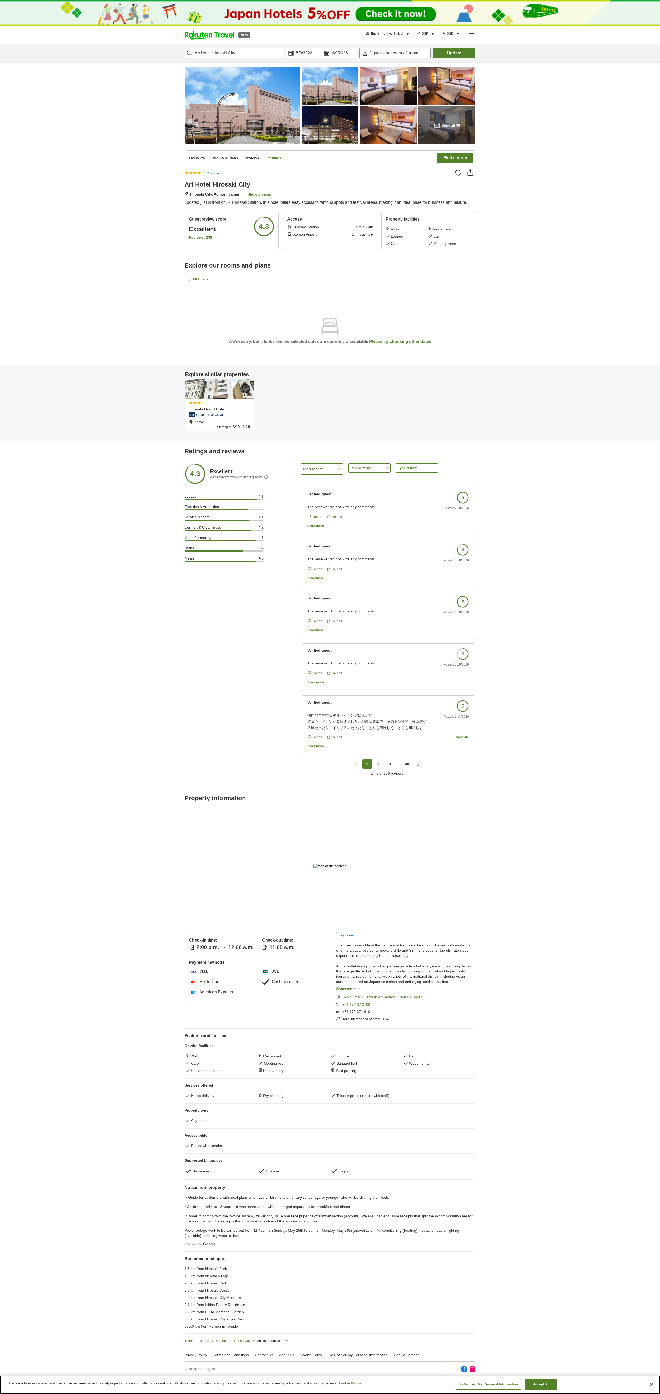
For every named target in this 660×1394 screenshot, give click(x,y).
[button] (209, 35)
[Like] (458, 172)
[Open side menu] (471, 35)
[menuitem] (388, 34)
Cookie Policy (350, 1383)
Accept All (541, 1384)
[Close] (651, 1384)
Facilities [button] (273, 158)
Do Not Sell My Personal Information (488, 1384)
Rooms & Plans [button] (224, 158)
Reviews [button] (251, 158)
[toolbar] (321, 53)
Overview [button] (197, 158)
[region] (330, 1385)
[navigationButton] (355, 764)
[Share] (470, 172)
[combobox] (234, 53)
